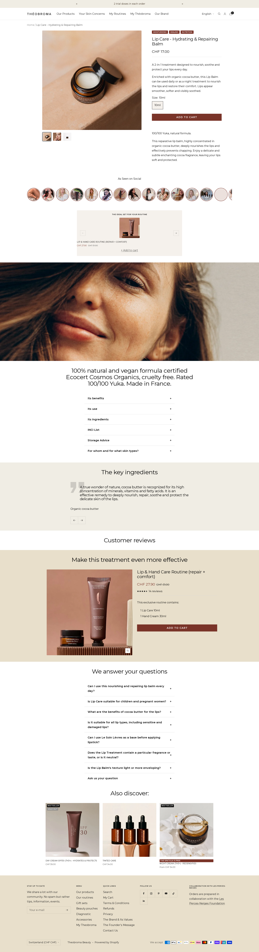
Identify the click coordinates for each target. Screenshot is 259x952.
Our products (85, 892)
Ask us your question (103, 778)
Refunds (108, 908)
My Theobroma (86, 925)
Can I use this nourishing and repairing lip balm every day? (126, 689)
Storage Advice (98, 440)
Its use (92, 408)
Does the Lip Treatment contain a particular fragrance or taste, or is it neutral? (129, 755)
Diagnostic (83, 914)
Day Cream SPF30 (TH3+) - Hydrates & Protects (71, 860)
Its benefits (96, 398)
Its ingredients (98, 419)
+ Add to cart (129, 250)
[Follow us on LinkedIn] (143, 901)
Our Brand (161, 13)
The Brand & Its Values (118, 919)
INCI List (93, 429)
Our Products (66, 13)
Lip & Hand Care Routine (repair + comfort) (102, 242)
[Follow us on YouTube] (166, 893)
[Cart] (230, 14)
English (206, 13)
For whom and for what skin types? (113, 450)
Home (30, 25)
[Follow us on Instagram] (151, 893)
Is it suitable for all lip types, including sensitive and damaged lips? (125, 725)
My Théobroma (140, 13)
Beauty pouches (87, 908)
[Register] (67, 910)
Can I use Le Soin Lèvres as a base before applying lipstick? (124, 740)
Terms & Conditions (116, 903)
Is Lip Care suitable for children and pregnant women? (127, 701)
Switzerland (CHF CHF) (42, 942)
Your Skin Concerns (92, 13)
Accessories (84, 919)
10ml (157, 105)
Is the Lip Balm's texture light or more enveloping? (124, 768)
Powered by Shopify (107, 942)
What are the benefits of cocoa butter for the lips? (124, 711)
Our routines (84, 897)
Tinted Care (109, 860)
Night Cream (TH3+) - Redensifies (178, 863)
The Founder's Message (119, 925)
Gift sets (81, 903)
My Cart (108, 897)
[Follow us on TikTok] (173, 893)
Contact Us (110, 930)
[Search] (219, 14)
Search (107, 892)
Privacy (108, 914)
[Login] (225, 14)
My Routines (117, 13)
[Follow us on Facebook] (143, 893)
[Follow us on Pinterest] (158, 893)
